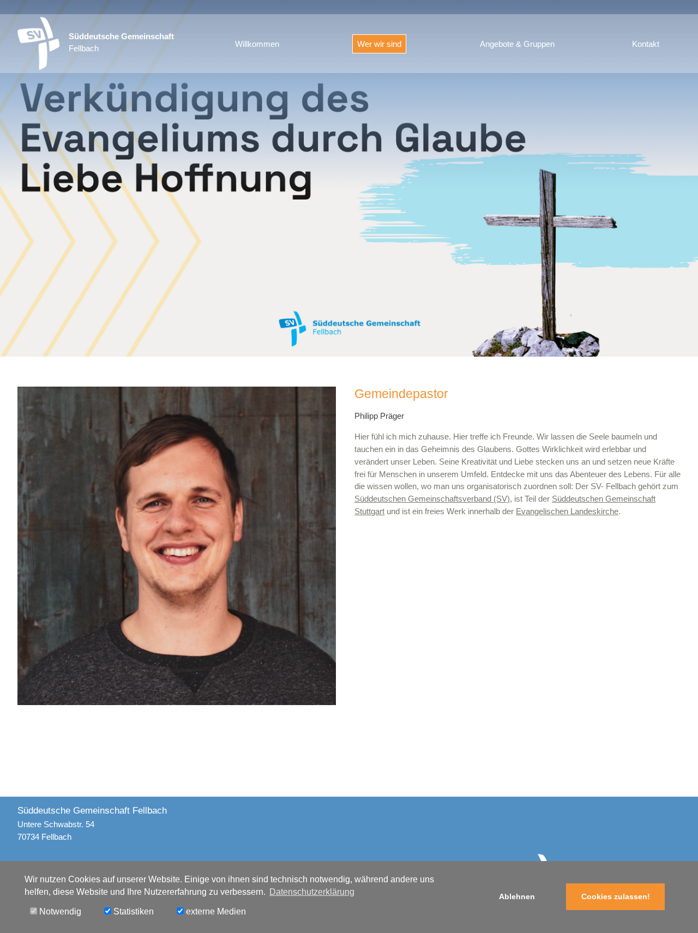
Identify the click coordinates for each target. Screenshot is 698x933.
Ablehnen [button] (517, 896)
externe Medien (215, 911)
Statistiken (132, 911)
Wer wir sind (379, 44)
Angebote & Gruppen (517, 44)
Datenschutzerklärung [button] (311, 891)
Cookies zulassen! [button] (615, 896)
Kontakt (645, 44)
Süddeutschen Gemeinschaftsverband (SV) (432, 498)
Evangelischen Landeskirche (567, 511)
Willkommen (257, 44)
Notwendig (59, 911)
